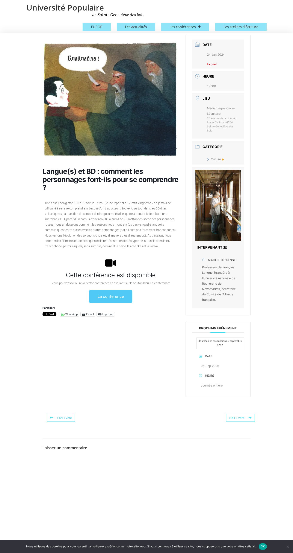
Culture (216, 159)
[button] (185, 27)
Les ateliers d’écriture (241, 26)
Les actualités (136, 26)
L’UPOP (96, 26)
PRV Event (64, 418)
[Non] (287, 546)
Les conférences (183, 26)
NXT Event (236, 418)
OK (263, 546)
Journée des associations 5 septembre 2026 (220, 343)
